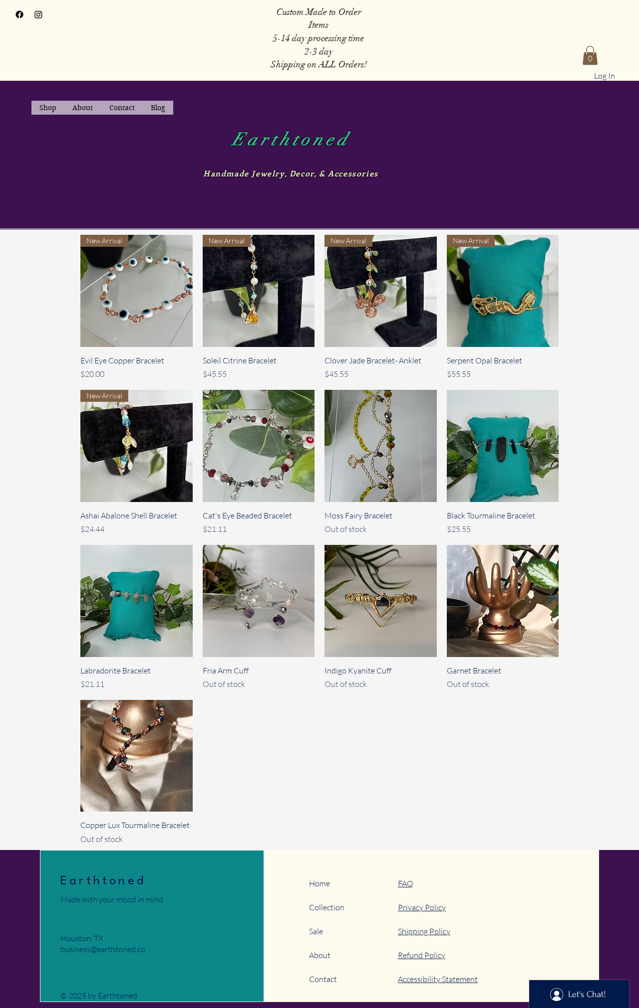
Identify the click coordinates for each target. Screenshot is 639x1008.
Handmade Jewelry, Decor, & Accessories (290, 173)
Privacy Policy (422, 907)
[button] (590, 55)
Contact (323, 979)
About (319, 955)
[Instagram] (38, 14)
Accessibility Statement (438, 979)
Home (319, 883)
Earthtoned (291, 139)
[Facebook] (19, 14)
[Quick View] (259, 446)
